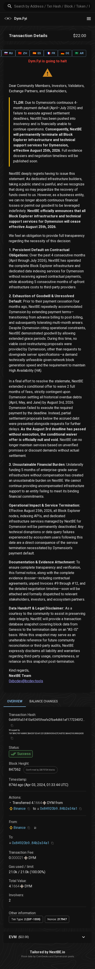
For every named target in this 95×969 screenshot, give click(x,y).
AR (79, 53)
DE (65, 53)
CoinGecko (42, 956)
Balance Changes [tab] (43, 701)
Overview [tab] (14, 701)
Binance (19, 808)
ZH (22, 53)
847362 (15, 770)
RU (8, 53)
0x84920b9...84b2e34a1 (58, 808)
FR (51, 53)
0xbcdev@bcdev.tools (26, 681)
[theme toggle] (89, 18)
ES (37, 53)
